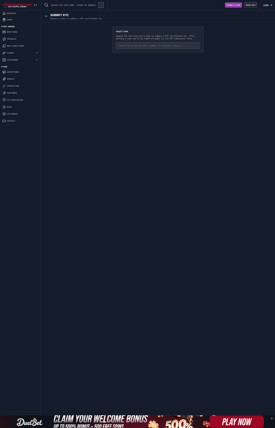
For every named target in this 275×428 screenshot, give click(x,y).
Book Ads (250, 5)
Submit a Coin (233, 5)
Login (266, 5)
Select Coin (122, 31)
